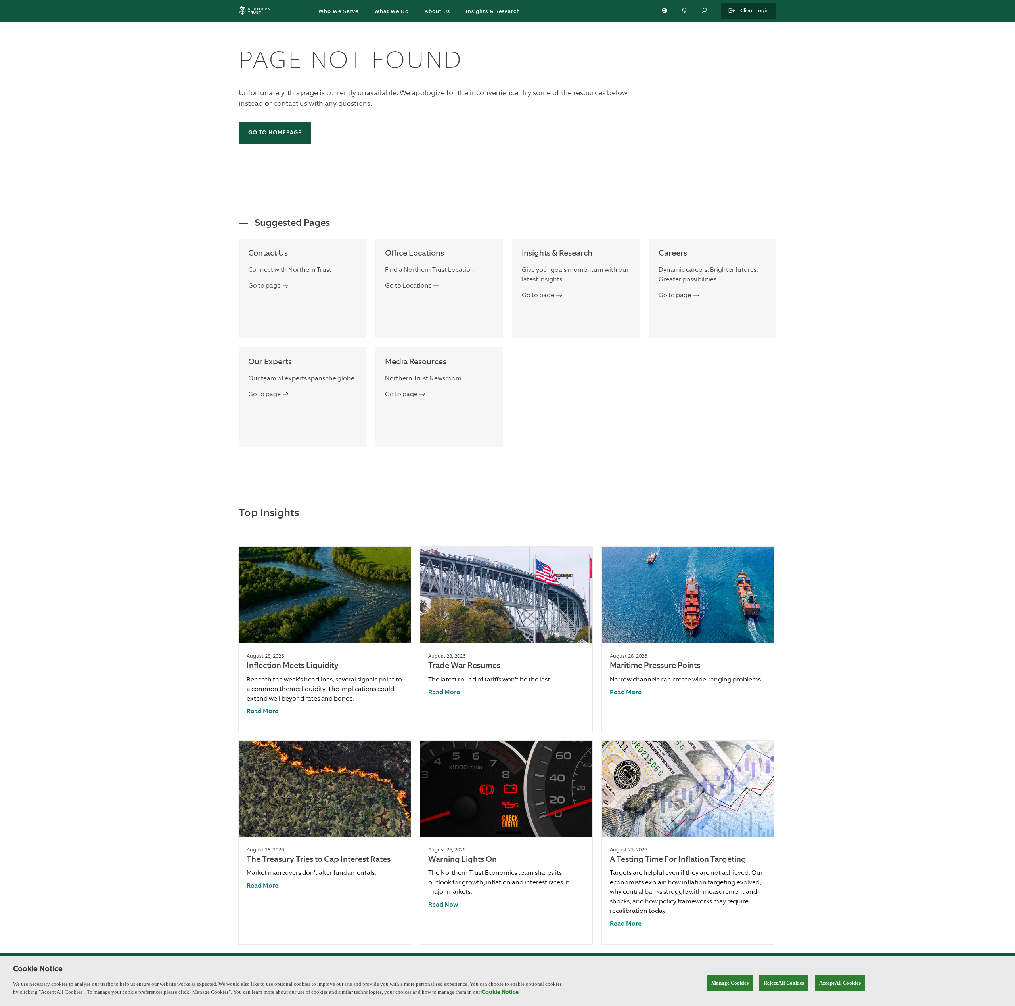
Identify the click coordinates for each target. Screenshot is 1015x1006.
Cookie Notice (500, 992)
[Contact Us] (685, 11)
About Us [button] (437, 11)
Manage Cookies (730, 983)
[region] (507, 981)
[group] (324, 639)
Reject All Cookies (784, 983)
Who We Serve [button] (338, 11)
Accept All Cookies (840, 983)
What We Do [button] (391, 11)
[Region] (665, 11)
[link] (262, 712)
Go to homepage (275, 133)
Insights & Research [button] (493, 11)
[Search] (705, 11)
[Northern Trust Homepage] (256, 11)
